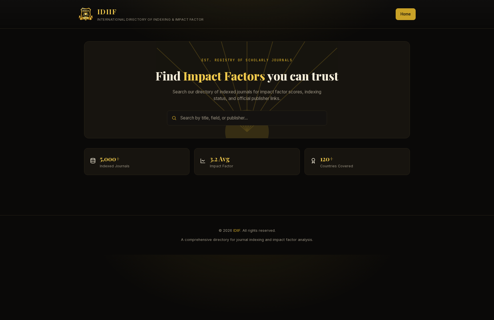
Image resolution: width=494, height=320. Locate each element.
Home (406, 14)
